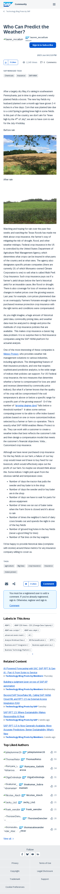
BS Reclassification (36, 640)
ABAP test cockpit (12, 630)
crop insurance (34, 566)
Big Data (21, 566)
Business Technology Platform (17, 650)
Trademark (15, 879)
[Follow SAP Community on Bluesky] (27, 854)
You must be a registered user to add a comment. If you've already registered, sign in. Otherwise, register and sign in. (29, 596)
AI (29, 635)
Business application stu (42, 645)
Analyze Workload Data (14, 640)
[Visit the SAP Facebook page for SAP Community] (22, 854)
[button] (6, 62)
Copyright (15, 871)
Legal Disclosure (45, 871)
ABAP (7, 625)
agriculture (9, 566)
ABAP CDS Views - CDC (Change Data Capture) (32, 625)
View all (7, 838)
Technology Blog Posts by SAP (18, 11)
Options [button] (30, 50)
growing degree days (26, 405)
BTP (51, 640)
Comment (14, 605)
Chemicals (9, 76)
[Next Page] (32, 654)
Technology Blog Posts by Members (24, 676)
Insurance (21, 76)
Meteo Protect (10, 354)
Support (45, 879)
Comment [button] (48, 584)
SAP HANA (33, 76)
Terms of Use (45, 863)
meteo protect (10, 572)
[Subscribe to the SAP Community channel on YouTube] (32, 854)
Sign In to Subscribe (42, 45)
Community (21, 4)
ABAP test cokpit (30, 630)
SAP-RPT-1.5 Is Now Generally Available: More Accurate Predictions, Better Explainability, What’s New (28, 730)
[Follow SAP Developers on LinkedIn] (38, 854)
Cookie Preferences (15, 887)
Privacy (15, 863)
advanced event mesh (14, 635)
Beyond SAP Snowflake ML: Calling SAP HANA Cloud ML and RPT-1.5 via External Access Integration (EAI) (27, 699)
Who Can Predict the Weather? (26, 29)
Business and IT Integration (16, 645)
